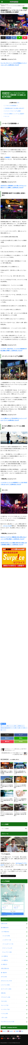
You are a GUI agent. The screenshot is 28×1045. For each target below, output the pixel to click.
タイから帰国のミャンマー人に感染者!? (14, 113)
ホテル (4, 976)
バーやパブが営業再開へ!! (11, 105)
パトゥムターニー (7, 944)
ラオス (4, 1001)
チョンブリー (6, 952)
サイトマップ (7, 1036)
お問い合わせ (13, 1036)
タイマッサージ (6, 989)
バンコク (3, 730)
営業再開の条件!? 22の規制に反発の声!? (14, 108)
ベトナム (4, 1013)
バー (16, 725)
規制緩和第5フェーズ (10, 727)
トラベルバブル (6, 525)
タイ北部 (5, 956)
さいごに (6, 116)
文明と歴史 (5, 968)
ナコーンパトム (7, 948)
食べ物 (4, 972)
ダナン (4, 1017)
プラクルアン (5, 997)
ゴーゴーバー (11, 725)
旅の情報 (3, 723)
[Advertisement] (14, 78)
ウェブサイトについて (7, 1021)
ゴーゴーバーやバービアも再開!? (12, 111)
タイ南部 (5, 960)
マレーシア (4, 1005)
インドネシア (5, 1009)
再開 (3, 727)
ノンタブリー (6, 939)
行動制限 (7, 157)
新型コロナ (22, 725)
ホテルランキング (6, 980)
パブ (17, 727)
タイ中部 (5, 931)
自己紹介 (2, 1036)
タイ (26, 727)
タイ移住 (4, 964)
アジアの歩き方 (9, 1042)
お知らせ (4, 923)
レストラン (5, 984)
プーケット (4, 725)
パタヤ (21, 727)
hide (18, 102)
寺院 (3, 993)
